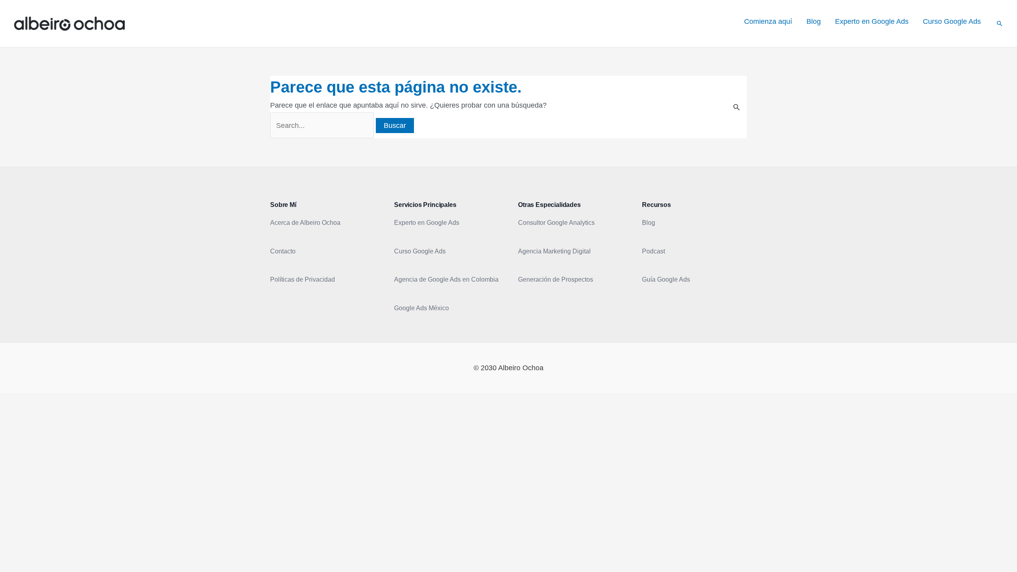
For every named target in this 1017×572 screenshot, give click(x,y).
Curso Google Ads (420, 251)
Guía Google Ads (666, 279)
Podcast (653, 251)
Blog (648, 222)
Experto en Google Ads (426, 222)
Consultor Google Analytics (556, 222)
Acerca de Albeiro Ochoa (305, 222)
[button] (999, 23)
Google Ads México (421, 308)
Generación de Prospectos (555, 279)
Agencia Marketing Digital (554, 251)
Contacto (283, 251)
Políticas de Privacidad (302, 279)
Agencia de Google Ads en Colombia (446, 279)
